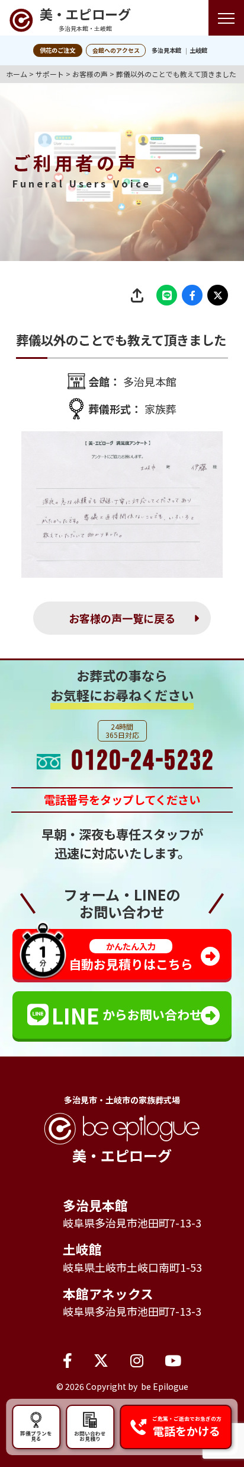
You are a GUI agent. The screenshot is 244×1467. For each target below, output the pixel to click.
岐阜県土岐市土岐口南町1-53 (132, 1267)
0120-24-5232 (142, 761)
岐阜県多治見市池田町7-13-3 (132, 1222)
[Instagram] (136, 1359)
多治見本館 (166, 50)
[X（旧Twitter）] (101, 1359)
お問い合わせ (90, 1436)
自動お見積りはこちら (131, 956)
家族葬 (160, 408)
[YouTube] (173, 1359)
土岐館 (198, 50)
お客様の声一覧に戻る (122, 618)
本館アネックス (108, 1293)
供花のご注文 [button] (57, 50)
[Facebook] (67, 1359)
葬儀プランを (36, 1436)
